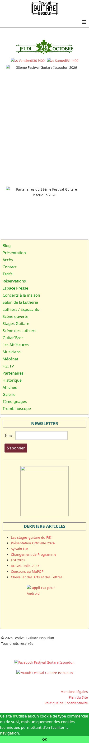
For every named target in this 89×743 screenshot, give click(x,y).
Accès (8, 259)
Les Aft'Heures (16, 344)
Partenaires (13, 373)
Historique (12, 380)
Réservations (14, 281)
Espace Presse (15, 288)
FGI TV (8, 366)
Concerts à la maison (21, 295)
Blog (7, 245)
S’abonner (16, 448)
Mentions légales (74, 691)
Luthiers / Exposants (21, 309)
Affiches (10, 387)
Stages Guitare (16, 323)
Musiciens (12, 351)
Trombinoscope (17, 408)
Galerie (9, 394)
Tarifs (8, 274)
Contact (10, 266)
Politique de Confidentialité (66, 703)
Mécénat (10, 359)
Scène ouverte (15, 316)
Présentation (14, 252)
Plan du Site (78, 697)
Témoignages (15, 401)
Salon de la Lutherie (20, 302)
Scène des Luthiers (19, 330)
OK (44, 739)
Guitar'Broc (13, 337)
